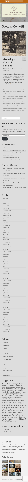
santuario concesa (17, 412)
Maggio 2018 (6, 234)
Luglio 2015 (5, 314)
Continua (12, 84)
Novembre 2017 (7, 247)
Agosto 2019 (6, 218)
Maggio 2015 (6, 319)
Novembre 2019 (7, 210)
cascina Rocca (9, 94)
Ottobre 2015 (6, 307)
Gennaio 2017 (6, 271)
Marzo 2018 (6, 239)
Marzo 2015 (6, 324)
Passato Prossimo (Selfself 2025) (11, 157)
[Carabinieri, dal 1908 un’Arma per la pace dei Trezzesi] (18, 474)
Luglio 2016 (5, 285)
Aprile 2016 (5, 292)
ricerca (4, 70)
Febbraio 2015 (6, 326)
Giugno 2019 (6, 220)
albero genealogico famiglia (8, 89)
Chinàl (14, 94)
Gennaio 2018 (6, 242)
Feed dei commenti (7, 373)
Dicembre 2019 (6, 208)
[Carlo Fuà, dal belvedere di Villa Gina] (5, 470)
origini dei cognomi (6, 105)
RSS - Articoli (6, 429)
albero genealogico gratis (17, 89)
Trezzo (16, 419)
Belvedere (18, 93)
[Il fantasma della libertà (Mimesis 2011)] (11, 466)
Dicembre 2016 (6, 273)
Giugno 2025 (6, 203)
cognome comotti (18, 94)
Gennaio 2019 (6, 225)
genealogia (20, 68)
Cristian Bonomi (8, 68)
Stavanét (12, 110)
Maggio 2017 (6, 261)
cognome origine (10, 394)
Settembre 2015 (7, 309)
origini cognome (16, 103)
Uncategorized (7, 359)
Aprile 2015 (5, 321)
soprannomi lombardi (6, 110)
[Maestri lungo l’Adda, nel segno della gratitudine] (11, 461)
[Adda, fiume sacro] (5, 461)
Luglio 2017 (5, 256)
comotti (16, 96)
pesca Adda (19, 105)
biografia (6, 342)
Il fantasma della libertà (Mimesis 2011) (12, 160)
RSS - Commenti (7, 431)
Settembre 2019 (7, 215)
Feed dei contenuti (7, 370)
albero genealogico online (19, 91)
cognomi (7, 96)
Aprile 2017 (5, 263)
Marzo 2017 (6, 266)
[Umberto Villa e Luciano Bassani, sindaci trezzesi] (11, 474)
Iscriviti (5, 138)
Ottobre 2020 (6, 205)
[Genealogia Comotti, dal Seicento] (14, 43)
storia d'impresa (7, 353)
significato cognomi (13, 108)
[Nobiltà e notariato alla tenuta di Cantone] (5, 474)
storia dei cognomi (17, 110)
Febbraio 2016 (6, 297)
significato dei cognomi (22, 108)
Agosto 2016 (6, 283)
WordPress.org (6, 375)
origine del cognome (9, 103)
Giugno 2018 (6, 232)
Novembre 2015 (7, 305)
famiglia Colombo (13, 397)
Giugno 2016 (6, 288)
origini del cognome (13, 105)
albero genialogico (6, 93)
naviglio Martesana (20, 399)
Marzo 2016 (6, 295)
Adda (4, 384)
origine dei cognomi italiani (16, 404)
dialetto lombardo (5, 397)
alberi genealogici (12, 384)
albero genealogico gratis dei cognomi (13, 389)
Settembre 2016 (7, 280)
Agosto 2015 (6, 312)
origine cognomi (18, 400)
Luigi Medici (12, 399)
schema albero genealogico (11, 414)
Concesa (15, 395)
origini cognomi (22, 103)
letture (5, 348)
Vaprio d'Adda (13, 421)
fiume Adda (19, 397)
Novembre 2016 (7, 276)
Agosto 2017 (6, 254)
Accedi (4, 368)
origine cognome (7, 400)
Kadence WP (19, 479)
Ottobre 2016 (6, 278)
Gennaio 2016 (6, 300)
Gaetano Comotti (8, 98)
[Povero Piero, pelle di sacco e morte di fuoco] (18, 470)
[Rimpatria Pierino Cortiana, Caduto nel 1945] (18, 466)
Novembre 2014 (7, 334)
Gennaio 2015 (6, 329)
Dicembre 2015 (6, 302)
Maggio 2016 (6, 290)
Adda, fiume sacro (7, 148)
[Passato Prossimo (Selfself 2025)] (5, 466)
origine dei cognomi (14, 101)
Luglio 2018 (5, 230)
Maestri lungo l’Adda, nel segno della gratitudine (14, 150)
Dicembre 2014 (6, 331)
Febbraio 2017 (6, 268)
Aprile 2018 (5, 237)
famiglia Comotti (23, 96)
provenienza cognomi (6, 106)
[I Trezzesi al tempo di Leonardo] (11, 470)
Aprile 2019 (5, 222)
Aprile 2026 (5, 198)
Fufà (3, 98)
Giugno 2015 (6, 317)
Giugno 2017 (6, 259)
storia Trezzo (7, 419)
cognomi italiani (12, 96)
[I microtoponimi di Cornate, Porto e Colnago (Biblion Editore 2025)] (18, 461)
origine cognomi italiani (7, 101)
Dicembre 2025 (6, 201)
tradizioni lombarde (8, 356)
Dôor (19, 96)
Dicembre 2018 (6, 227)
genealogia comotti (19, 98)
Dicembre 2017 (6, 244)
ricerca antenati (13, 106)
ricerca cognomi (20, 106)
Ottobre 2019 (6, 213)
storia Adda (10, 417)
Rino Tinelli (10, 412)
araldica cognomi (13, 93)
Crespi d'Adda (21, 395)
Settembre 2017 (7, 251)
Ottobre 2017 (6, 249)
